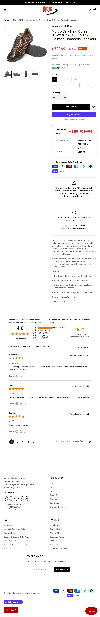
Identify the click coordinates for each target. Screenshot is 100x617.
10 (84, 79)
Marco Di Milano (66, 26)
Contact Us (8, 525)
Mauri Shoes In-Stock (59, 549)
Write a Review (84, 347)
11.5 (62, 85)
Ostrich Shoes (56, 545)
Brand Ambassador (58, 507)
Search (7, 549)
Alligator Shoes (56, 533)
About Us (54, 495)
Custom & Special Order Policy (17, 537)
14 (83, 85)
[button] (93, 107)
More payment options (74, 120)
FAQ (51, 491)
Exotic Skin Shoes (57, 529)
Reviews (53, 499)
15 (90, 85)
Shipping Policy (10, 533)
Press (52, 483)
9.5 (76, 79)
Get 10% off (11, 610)
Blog (52, 487)
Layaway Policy (10, 541)
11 (55, 85)
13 (76, 85)
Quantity (56, 93)
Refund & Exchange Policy (15, 529)
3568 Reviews (23, 338)
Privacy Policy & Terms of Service (18, 545)
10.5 (90, 79)
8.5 (62, 79)
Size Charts (55, 503)
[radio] (50, 328)
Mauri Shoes (55, 525)
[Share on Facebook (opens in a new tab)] (16, 376)
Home (6, 20)
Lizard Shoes (55, 541)
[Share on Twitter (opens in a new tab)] (21, 376)
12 (69, 85)
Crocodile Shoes (57, 537)
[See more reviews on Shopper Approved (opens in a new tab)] (25, 376)
